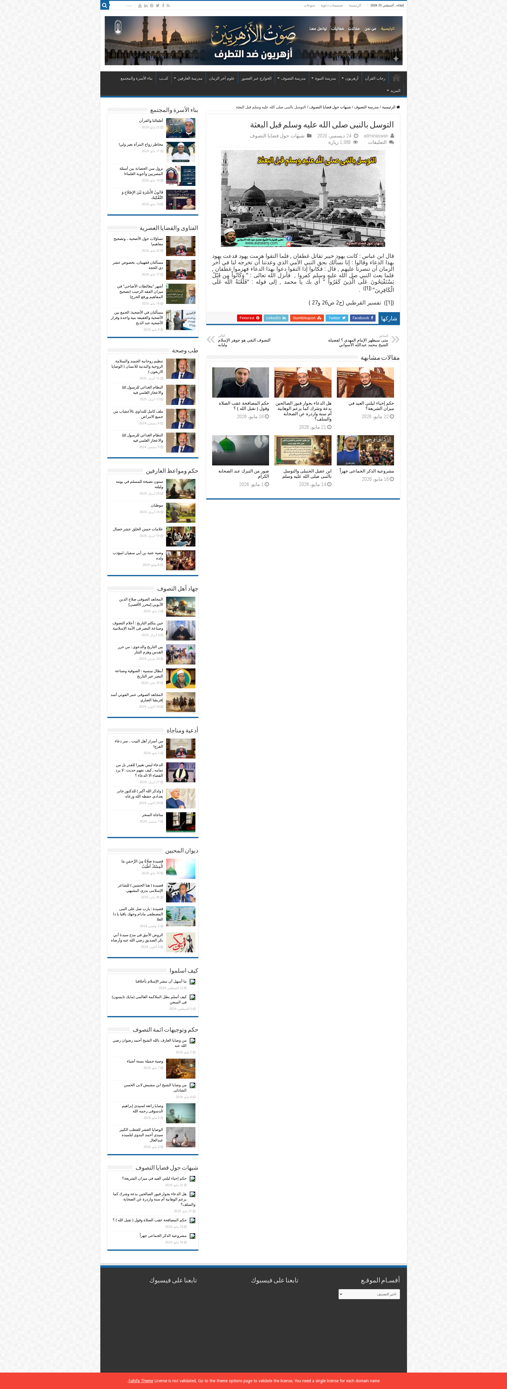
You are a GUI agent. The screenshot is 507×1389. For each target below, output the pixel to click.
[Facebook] (163, 5)
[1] (367, 288)
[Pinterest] (151, 5)
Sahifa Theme (141, 1380)
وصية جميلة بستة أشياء (145, 1061)
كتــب (163, 78)
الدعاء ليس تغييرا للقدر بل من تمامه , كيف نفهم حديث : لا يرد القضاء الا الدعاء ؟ (139, 770)
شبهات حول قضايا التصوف (330, 107)
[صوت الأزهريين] (254, 40)
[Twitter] (157, 5)
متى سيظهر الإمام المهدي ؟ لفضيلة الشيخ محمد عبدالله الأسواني (358, 340)
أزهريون (352, 78)
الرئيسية (355, 5)
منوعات (309, 5)
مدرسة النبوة (325, 78)
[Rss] (168, 5)
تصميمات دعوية (332, 5)
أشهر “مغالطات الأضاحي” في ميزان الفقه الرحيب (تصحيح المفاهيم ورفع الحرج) (140, 291)
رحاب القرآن (375, 78)
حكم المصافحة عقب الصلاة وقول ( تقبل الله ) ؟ (244, 406)
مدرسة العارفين (190, 78)
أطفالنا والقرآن (151, 120)
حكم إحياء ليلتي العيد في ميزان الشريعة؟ (371, 406)
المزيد (395, 90)
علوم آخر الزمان (222, 78)
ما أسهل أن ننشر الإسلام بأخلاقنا (161, 981)
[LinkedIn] (145, 5)
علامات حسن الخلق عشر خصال (138, 529)
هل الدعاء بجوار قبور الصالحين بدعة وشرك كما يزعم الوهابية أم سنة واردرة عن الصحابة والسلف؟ (304, 411)
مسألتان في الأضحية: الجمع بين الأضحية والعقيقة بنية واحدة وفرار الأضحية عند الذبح (137, 317)
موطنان (157, 505)
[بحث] (104, 5)
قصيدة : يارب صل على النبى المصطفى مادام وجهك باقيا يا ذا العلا (138, 914)
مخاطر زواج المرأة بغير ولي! (141, 144)
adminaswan (376, 135)
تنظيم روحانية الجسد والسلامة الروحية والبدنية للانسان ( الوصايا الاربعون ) (137, 366)
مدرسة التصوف (293, 78)
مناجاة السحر (152, 815)
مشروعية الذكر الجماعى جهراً (367, 471)
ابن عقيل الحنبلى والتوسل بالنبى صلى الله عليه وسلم (307, 473)
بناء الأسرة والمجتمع (137, 78)
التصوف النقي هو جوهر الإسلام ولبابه (244, 340)
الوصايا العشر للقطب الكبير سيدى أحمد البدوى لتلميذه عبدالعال (141, 1134)
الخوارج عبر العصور (256, 78)
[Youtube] (140, 5)
